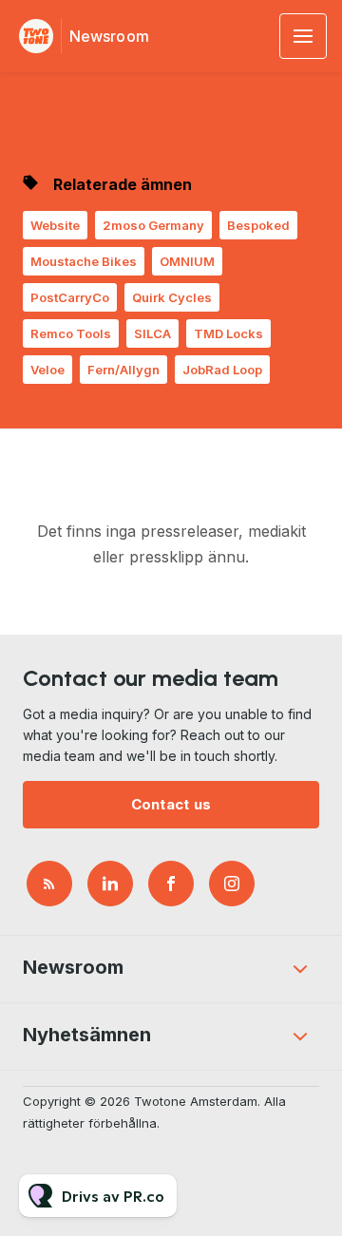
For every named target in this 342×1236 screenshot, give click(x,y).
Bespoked (258, 225)
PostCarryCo (69, 297)
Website (55, 225)
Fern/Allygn (123, 369)
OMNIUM (187, 261)
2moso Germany (153, 225)
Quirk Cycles (172, 297)
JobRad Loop (222, 369)
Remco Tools (70, 333)
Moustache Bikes (83, 261)
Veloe (47, 369)
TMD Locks (228, 333)
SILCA (152, 333)
